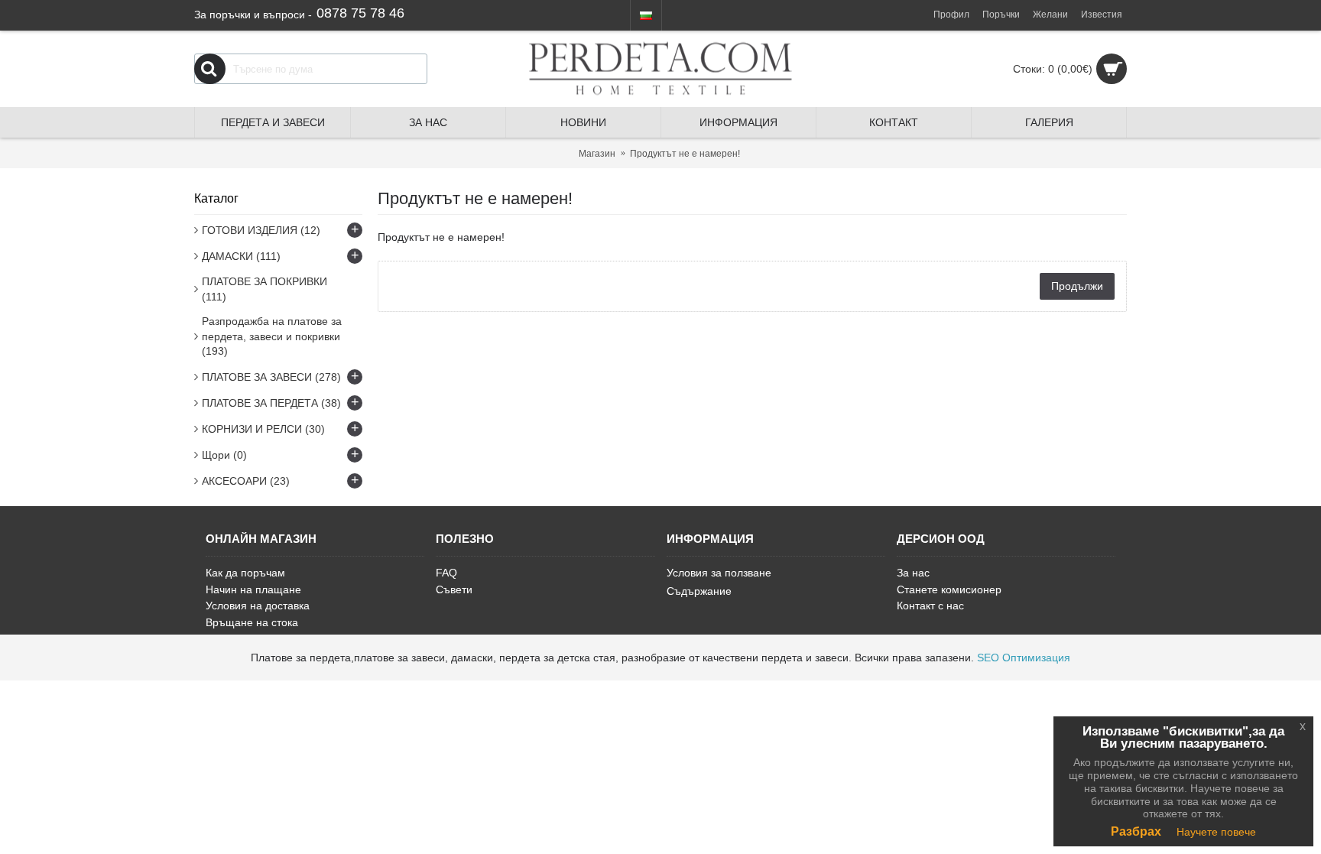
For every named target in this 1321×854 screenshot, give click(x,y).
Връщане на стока (252, 622)
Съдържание (699, 591)
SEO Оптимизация (1023, 657)
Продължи (1077, 286)
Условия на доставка (258, 605)
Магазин (597, 153)
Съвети (454, 589)
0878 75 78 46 (360, 13)
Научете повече (1216, 832)
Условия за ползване (719, 573)
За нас (913, 573)
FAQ (446, 573)
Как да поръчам (245, 573)
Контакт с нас (930, 605)
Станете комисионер (949, 589)
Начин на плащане (253, 589)
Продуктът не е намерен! (685, 153)
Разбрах (1136, 831)
